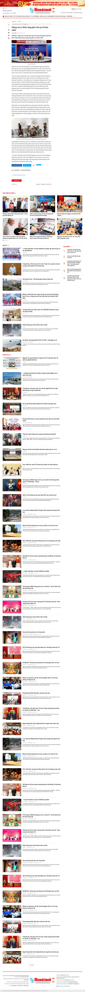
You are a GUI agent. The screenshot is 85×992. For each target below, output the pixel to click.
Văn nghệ (25, 605)
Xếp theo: (38, 184)
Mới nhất (14, 13)
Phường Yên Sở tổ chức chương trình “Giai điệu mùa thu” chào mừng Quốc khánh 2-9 (41, 602)
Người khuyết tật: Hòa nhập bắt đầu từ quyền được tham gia (41, 723)
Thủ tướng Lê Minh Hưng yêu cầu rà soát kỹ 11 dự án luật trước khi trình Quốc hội (42, 587)
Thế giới (41, 16)
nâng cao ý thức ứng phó (25, 170)
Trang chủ (14, 21)
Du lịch (45, 16)
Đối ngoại (25, 392)
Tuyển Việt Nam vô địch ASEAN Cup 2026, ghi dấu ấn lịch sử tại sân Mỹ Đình (41, 249)
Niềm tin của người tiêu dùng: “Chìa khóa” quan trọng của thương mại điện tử (41, 237)
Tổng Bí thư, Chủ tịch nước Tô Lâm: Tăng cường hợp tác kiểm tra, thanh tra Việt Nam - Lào (41, 709)
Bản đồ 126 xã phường (67, 12)
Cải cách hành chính (27, 377)
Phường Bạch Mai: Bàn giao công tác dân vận (36, 693)
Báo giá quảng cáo (73, 981)
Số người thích (48, 184)
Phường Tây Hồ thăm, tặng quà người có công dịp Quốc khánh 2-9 (15, 214)
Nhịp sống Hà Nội (78, 12)
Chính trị (7, 16)
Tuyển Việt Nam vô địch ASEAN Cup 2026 (36, 571)
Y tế (31, 16)
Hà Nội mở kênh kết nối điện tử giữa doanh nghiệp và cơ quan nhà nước (40, 374)
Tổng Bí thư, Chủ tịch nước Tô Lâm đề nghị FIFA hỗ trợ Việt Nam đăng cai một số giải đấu (40, 389)
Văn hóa (20, 16)
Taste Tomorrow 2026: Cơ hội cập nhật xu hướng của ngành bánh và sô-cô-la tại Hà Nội (15, 237)
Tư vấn (24, 361)
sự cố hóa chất (17, 170)
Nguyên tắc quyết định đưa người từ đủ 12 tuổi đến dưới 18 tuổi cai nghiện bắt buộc (40, 359)
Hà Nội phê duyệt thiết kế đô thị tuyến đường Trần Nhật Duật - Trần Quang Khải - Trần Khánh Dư (74, 263)
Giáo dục (28, 16)
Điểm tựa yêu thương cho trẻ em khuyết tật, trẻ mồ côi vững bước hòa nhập (42, 214)
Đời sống (19, 21)
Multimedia (36, 16)
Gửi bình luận (16, 180)
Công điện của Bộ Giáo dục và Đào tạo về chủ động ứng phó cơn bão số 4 (74, 251)
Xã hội (23, 16)
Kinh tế (12, 16)
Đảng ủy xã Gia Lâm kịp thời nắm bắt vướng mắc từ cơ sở (40, 449)
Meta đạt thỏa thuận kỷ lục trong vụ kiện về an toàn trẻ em (40, 525)
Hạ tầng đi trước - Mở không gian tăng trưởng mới (38, 279)
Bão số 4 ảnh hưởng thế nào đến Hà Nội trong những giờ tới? (74, 271)
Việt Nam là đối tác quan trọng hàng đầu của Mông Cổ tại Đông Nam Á (42, 557)
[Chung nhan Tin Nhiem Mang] (63, 986)
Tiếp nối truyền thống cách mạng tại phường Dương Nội (39, 434)
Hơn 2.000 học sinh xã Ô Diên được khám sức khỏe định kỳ (40, 464)
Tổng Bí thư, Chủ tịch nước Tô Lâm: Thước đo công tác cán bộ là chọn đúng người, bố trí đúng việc (41, 265)
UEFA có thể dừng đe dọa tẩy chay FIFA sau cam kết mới (39, 495)
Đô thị (15, 16)
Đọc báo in (6, 13)
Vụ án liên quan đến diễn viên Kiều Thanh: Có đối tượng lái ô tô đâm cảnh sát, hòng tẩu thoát (74, 278)
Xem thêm (31, 965)
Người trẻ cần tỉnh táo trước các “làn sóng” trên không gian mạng (68, 237)
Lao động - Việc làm (27, 634)
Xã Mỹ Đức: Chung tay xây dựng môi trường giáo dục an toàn (41, 662)
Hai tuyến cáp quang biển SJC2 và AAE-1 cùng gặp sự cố (40, 340)
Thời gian (43, 184)
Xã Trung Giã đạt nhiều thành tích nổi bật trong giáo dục (39, 403)
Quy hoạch (25, 281)
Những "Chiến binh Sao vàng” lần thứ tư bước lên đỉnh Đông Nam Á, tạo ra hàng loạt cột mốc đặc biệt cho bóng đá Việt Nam (40, 296)
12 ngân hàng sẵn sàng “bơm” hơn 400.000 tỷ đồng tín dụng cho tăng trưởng (40, 310)
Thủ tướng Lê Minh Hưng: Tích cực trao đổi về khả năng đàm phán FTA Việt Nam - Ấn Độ (41, 480)
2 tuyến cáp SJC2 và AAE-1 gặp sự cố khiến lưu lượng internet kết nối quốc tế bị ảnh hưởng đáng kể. (41, 345)
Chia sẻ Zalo (27, 165)
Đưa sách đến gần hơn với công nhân (34, 632)
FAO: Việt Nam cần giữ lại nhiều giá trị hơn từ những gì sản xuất (41, 541)
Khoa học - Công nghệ (66, 16)
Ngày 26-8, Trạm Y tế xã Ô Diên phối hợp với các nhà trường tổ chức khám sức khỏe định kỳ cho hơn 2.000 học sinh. (41, 469)
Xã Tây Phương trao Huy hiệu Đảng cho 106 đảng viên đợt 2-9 (41, 647)
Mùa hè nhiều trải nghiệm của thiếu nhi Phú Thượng (68, 214)
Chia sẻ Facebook (17, 165)
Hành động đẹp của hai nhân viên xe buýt (35, 325)
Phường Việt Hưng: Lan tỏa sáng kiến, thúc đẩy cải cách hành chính (41, 420)
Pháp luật (25, 681)
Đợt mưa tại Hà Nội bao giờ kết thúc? (73, 256)
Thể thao (25, 252)
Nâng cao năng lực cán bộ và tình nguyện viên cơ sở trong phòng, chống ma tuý (40, 678)
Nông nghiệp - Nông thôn (54, 16)
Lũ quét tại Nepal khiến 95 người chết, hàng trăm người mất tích (41, 511)
